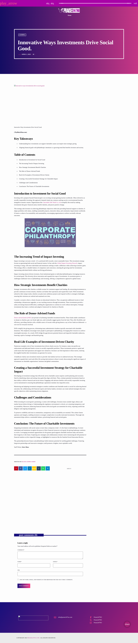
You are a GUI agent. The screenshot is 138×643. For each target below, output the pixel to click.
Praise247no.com (33, 637)
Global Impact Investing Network (67, 263)
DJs (95, 96)
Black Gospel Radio (28, 461)
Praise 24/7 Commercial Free (105, 100)
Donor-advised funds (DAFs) (23, 317)
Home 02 (95, 136)
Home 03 (95, 117)
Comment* (20, 550)
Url (18, 570)
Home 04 (95, 127)
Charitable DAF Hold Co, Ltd (52, 202)
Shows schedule (97, 155)
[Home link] (69, 10)
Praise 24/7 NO (96, 146)
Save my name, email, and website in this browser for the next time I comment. (46, 579)
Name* (19, 561)
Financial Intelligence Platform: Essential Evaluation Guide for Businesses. (66, 511)
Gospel (22, 35)
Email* (55, 561)
